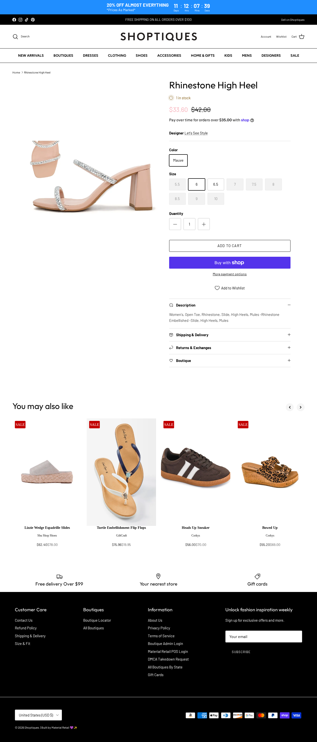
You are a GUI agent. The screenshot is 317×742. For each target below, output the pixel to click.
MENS (247, 55)
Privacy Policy (159, 628)
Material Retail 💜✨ (64, 727)
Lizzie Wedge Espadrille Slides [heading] (47, 528)
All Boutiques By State (165, 667)
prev (290, 407)
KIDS (228, 55)
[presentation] (47, 538)
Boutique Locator (97, 620)
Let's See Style (196, 133)
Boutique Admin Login (165, 643)
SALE (295, 55)
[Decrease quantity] (175, 224)
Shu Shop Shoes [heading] (47, 535)
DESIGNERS (271, 55)
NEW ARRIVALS (31, 55)
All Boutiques (93, 628)
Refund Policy (26, 628)
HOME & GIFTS (203, 55)
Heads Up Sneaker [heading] (196, 528)
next (301, 407)
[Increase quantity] (204, 224)
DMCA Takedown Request (168, 659)
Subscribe (241, 652)
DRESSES (90, 55)
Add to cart (229, 245)
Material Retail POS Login (168, 651)
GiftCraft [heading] (121, 535)
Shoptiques (32, 727)
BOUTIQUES (63, 55)
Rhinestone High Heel (37, 72)
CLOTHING (117, 55)
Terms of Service (161, 636)
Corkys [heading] (195, 535)
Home (16, 72)
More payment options (230, 274)
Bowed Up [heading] (270, 528)
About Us (155, 620)
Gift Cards (155, 674)
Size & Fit (22, 643)
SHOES (142, 55)
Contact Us (23, 620)
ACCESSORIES (169, 55)
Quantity (176, 213)
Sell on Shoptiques (293, 19)
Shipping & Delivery (30, 636)
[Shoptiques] (159, 36)
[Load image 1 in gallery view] (92, 178)
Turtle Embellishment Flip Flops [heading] (121, 528)
